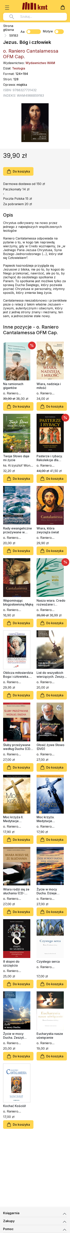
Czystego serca (48, 961)
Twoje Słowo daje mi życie (16, 458)
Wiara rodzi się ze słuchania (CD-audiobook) (16, 891)
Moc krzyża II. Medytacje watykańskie (13, 819)
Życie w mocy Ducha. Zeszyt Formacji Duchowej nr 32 (17, 1036)
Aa (22, 32)
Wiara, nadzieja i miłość (49, 386)
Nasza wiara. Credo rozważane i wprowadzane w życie (51, 602)
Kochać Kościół (14, 1106)
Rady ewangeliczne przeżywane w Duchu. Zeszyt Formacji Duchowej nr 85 (17, 530)
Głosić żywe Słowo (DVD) (50, 747)
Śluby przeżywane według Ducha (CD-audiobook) (17, 747)
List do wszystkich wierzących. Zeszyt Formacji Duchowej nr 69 (51, 675)
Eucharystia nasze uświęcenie (50, 1036)
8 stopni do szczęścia (11, 963)
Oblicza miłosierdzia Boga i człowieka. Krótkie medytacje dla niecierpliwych (18, 675)
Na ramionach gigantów (13, 386)
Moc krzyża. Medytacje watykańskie (46, 819)
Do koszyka (21, 171)
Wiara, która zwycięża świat (48, 530)
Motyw (48, 31)
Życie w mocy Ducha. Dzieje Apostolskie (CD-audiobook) (49, 891)
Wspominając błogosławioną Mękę (18, 602)
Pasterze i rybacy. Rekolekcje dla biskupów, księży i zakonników (50, 458)
